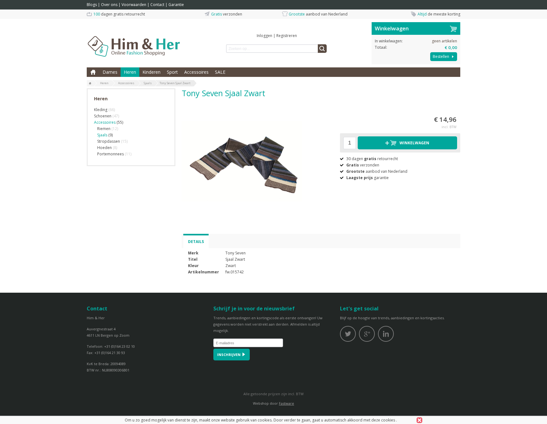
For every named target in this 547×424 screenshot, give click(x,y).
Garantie (176, 4)
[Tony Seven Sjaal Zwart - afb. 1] (242, 161)
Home (93, 72)
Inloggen (264, 35)
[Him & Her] (134, 39)
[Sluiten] (419, 420)
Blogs (92, 4)
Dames (110, 72)
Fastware (286, 403)
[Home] (90, 83)
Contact (157, 4)
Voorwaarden (134, 4)
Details (196, 241)
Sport (172, 72)
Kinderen (151, 72)
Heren (130, 72)
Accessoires (196, 72)
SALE (220, 72)
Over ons (109, 4)
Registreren (286, 35)
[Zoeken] (322, 48)
